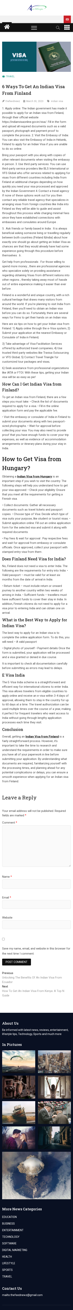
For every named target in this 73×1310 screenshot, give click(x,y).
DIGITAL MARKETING (14, 1250)
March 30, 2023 (35, 101)
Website (7, 917)
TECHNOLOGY (10, 1236)
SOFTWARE (9, 1243)
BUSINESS (8, 1223)
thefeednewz (12, 101)
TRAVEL (10, 76)
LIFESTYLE (8, 1263)
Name (7, 876)
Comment (9, 822)
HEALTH (7, 1256)
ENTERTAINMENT (13, 1230)
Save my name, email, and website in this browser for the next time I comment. (36, 951)
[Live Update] (67, 19)
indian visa (57, 101)
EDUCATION (9, 1217)
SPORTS (7, 1269)
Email (6, 897)
